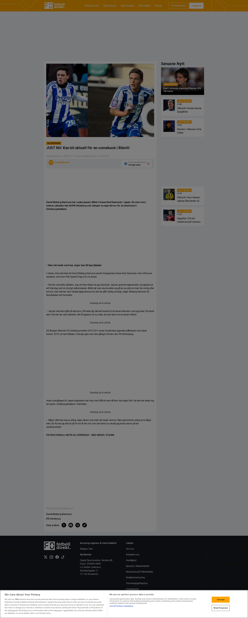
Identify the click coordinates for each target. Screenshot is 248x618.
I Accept (220, 600)
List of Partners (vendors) (121, 606)
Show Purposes (220, 608)
